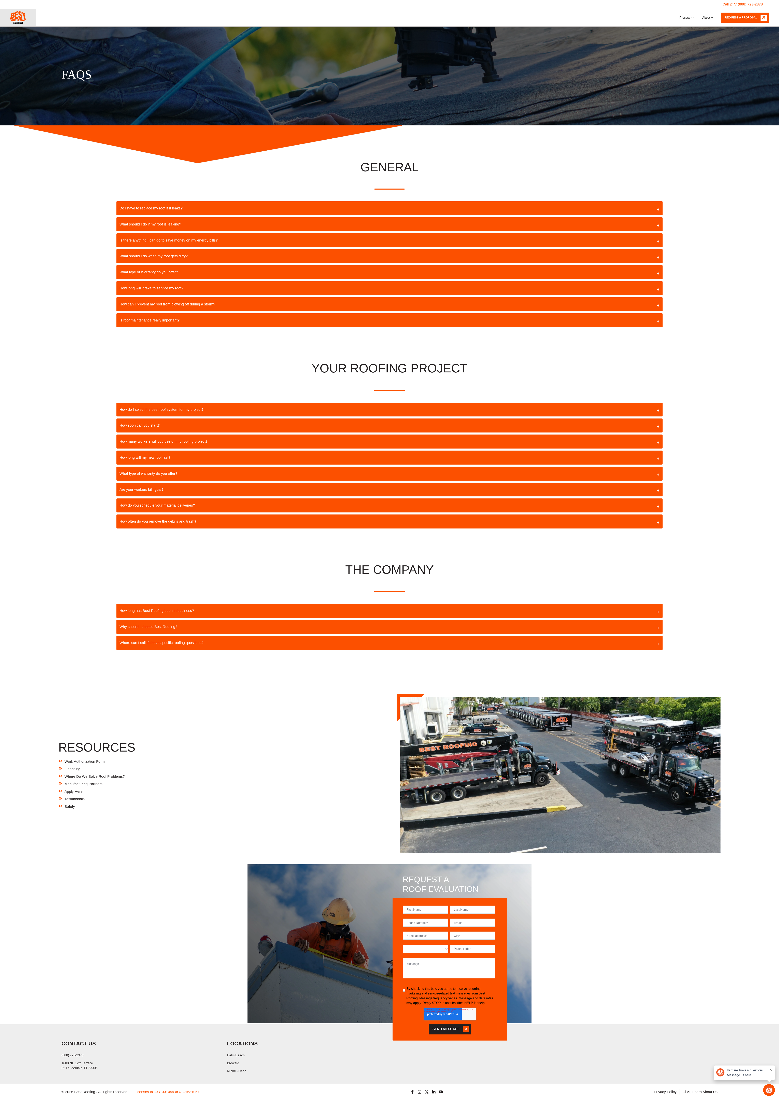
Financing (72, 769)
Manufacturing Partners (83, 784)
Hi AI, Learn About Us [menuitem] (700, 1092)
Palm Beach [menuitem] (236, 1055)
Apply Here (74, 791)
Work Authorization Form (85, 761)
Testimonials (75, 799)
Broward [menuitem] (233, 1063)
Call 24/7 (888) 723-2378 (742, 4)
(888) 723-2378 (72, 1055)
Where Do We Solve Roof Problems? (95, 776)
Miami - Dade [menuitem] (236, 1071)
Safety (70, 807)
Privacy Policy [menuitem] (665, 1092)
